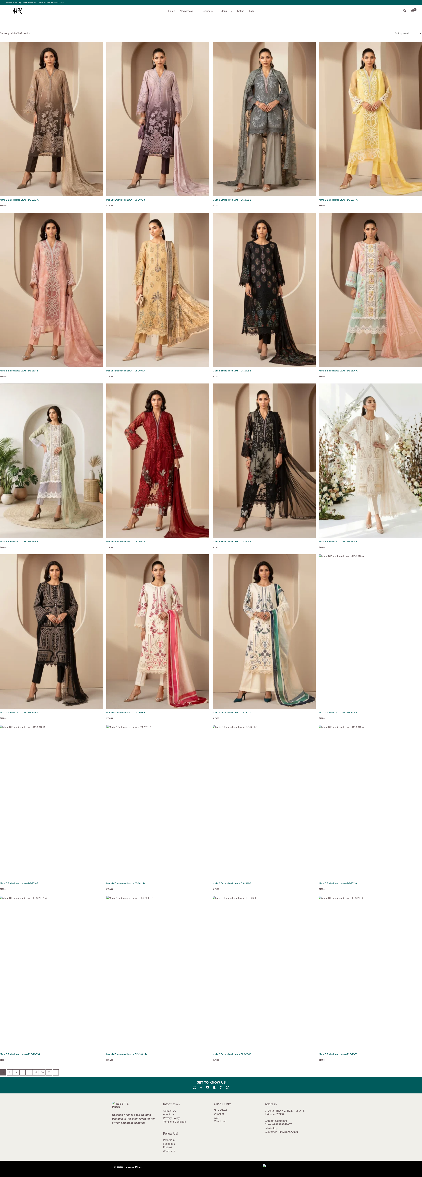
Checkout (220, 1121)
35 (35, 1072)
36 (42, 1072)
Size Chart (220, 1110)
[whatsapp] (227, 1087)
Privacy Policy (171, 1118)
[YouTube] (207, 1087)
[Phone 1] (221, 1087)
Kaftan (240, 11)
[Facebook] (201, 1087)
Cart (216, 1117)
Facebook (169, 1143)
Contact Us (169, 1110)
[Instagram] (194, 1087)
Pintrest (167, 1147)
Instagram (169, 1140)
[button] (195, 11)
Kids (251, 11)
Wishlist (219, 1114)
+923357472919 (57, 2)
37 (49, 1072)
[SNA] (214, 1087)
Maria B (225, 11)
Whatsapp (169, 1151)
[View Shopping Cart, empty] (412, 11)
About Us (168, 1114)
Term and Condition (174, 1121)
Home (171, 11)
